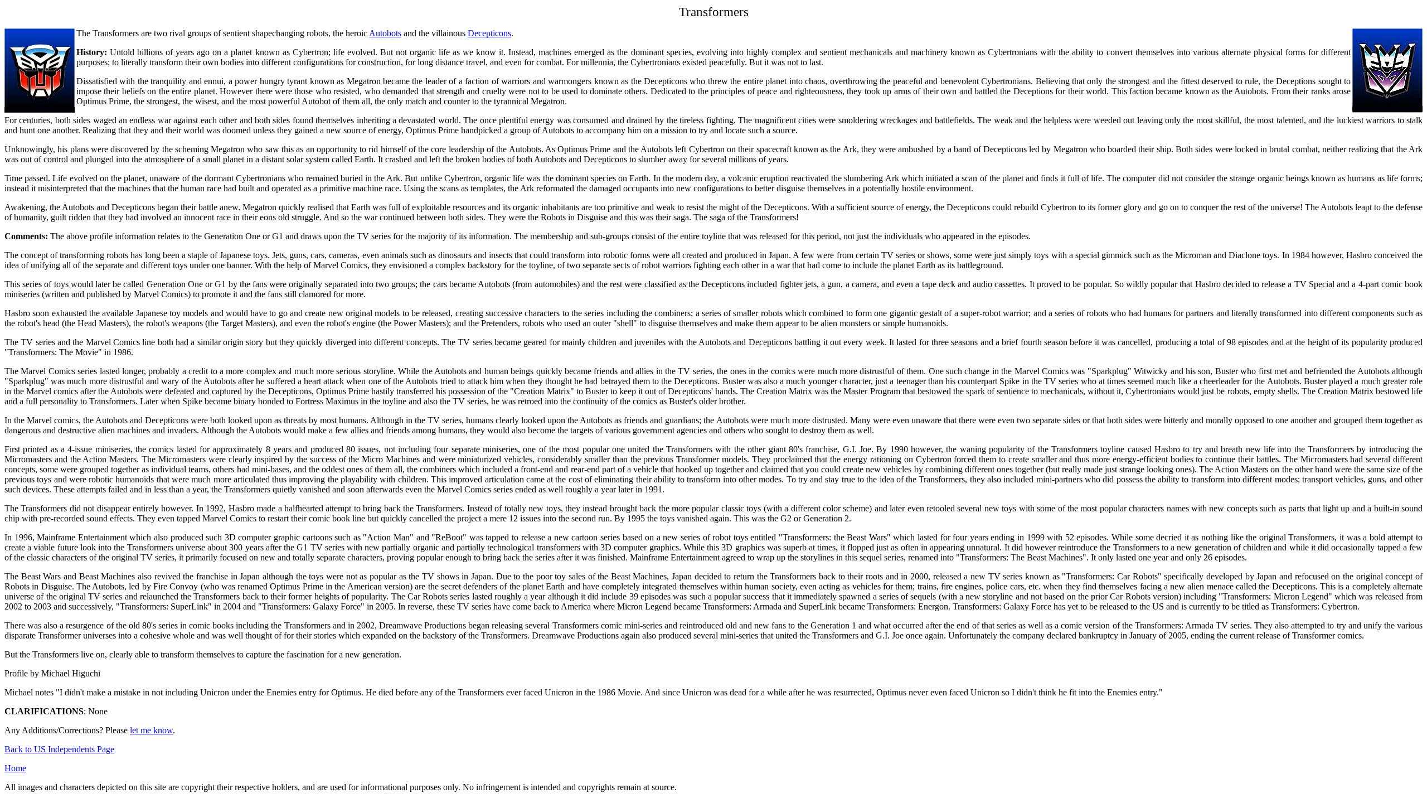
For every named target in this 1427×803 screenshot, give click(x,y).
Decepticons (489, 33)
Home (15, 768)
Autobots (385, 33)
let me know (151, 730)
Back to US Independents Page (59, 749)
